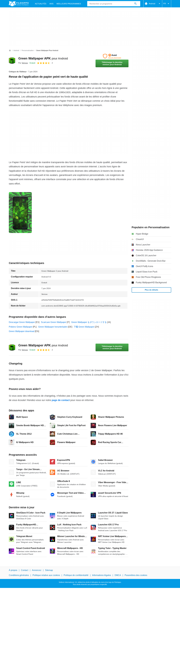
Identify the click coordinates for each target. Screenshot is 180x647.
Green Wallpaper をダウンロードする (89, 322)
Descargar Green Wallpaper (22, 322)
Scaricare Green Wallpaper (53, 322)
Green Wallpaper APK (43, 58)
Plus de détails (151, 290)
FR (164, 4)
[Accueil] (10, 50)
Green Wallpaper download (21, 331)
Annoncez (36, 570)
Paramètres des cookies (136, 575)
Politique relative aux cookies (46, 575)
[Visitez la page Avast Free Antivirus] (112, 56)
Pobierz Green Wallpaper (20, 327)
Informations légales (101, 575)
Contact (24, 570)
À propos (13, 570)
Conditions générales (19, 575)
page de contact (61, 400)
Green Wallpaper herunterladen (53, 327)
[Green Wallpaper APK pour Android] (12, 60)
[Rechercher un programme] (135, 3)
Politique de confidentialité (76, 575)
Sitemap (49, 570)
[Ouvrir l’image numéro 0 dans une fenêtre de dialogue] (20, 212)
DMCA (118, 575)
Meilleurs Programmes (69, 4)
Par (23, 63)
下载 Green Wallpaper (84, 327)
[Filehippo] (19, 3)
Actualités (40, 4)
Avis (51, 4)
